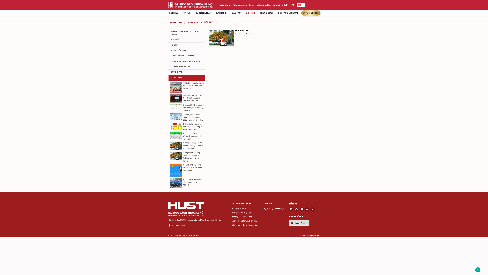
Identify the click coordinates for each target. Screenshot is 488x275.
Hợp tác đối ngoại (288, 13)
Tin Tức (187, 13)
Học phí (174, 45)
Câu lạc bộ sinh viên (180, 67)
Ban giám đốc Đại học (241, 212)
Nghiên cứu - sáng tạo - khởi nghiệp (184, 33)
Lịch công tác (264, 5)
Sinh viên (250, 13)
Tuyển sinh (221, 13)
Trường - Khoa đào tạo (242, 216)
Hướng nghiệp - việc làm (182, 56)
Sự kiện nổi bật (203, 13)
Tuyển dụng (225, 5)
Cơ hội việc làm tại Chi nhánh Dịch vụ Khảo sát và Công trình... (193, 145)
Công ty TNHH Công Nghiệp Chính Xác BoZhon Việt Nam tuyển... (191, 157)
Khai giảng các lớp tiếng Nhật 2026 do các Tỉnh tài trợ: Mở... (193, 86)
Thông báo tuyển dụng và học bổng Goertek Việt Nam (192, 136)
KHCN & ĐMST (266, 13)
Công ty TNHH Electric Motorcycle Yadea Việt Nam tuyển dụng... (192, 167)
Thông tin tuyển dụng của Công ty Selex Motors (192, 182)
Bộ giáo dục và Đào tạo (274, 208)
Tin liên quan (176, 78)
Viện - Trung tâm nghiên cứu (244, 220)
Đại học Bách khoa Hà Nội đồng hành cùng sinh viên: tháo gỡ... (192, 98)
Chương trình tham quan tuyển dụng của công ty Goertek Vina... (193, 108)
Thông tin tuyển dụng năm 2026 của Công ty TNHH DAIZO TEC (192, 126)
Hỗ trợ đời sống (178, 50)
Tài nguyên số (240, 5)
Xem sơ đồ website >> (309, 235)
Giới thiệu (173, 13)
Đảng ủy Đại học (239, 208)
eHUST (285, 5)
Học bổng (176, 40)
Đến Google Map (298, 223)
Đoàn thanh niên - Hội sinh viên (185, 61)
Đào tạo (236, 13)
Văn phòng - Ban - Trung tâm (244, 225)
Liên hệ (276, 5)
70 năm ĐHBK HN (311, 13)
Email (251, 5)
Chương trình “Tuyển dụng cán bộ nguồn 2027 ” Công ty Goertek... (193, 117)
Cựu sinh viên (242, 30)
